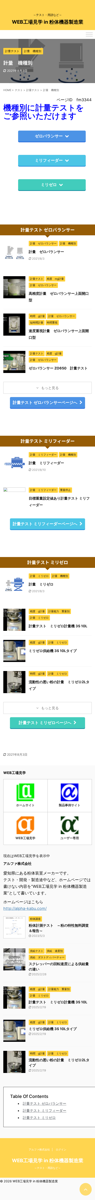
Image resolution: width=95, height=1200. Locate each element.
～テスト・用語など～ (47, 1168)
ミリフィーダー (49, 160)
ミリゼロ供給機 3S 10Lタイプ (53, 650)
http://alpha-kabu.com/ (25, 908)
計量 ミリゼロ (41, 584)
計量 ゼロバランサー (46, 251)
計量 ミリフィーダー (46, 463)
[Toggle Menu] (89, 34)
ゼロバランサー (49, 136)
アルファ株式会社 (39, 1149)
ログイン (61, 1149)
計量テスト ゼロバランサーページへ (45, 402)
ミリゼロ (49, 184)
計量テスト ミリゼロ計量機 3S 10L (58, 626)
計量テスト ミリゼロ (39, 1117)
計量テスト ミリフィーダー (44, 1110)
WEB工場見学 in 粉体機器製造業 (47, 22)
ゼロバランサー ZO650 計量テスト (58, 368)
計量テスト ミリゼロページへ (45, 722)
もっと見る (49, 388)
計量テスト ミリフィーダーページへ (45, 523)
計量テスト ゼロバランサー (44, 1103)
